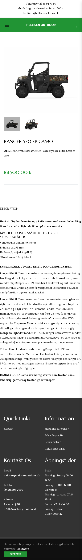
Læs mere (23, 548)
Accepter (15, 554)
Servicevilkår (53, 442)
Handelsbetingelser (57, 428)
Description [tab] (9, 208)
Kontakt (8, 428)
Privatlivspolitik (54, 435)
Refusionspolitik (55, 448)
